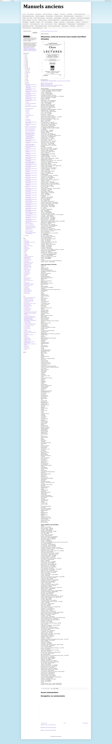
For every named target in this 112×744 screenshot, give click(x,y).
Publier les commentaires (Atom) (50, 724)
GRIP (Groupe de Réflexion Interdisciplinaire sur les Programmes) (30, 320)
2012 (25, 235)
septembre (27, 72)
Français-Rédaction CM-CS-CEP (67, 20)
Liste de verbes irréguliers (29, 108)
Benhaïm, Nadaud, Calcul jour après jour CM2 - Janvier (31, 202)
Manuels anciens (43, 6)
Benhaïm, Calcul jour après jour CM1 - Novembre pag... (31, 182)
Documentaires (26, 241)
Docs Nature (72, 18)
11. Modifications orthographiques (30, 103)
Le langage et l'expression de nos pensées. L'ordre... (30, 228)
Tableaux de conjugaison (29, 223)
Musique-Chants (65, 25)
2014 (25, 65)
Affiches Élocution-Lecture (28, 16)
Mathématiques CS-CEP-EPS (28, 25)
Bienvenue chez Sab (27, 304)
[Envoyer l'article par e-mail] (51, 688)
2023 (25, 56)
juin (26, 76)
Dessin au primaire (27, 309)
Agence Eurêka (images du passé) (29, 297)
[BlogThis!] (54, 688)
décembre (27, 68)
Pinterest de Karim (27, 340)
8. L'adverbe (27, 111)
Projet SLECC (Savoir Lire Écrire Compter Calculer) (29, 342)
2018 (25, 60)
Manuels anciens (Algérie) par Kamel (30, 332)
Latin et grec (62, 22)
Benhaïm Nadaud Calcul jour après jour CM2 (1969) (30, 211)
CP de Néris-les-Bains (27, 308)
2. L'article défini (27, 119)
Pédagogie (56, 14)
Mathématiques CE (27, 264)
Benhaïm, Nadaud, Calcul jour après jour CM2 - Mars (31, 197)
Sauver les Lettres (27, 348)
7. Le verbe (27, 112)
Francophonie (25, 22)
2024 (25, 54)
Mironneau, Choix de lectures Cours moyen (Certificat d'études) (51, 85)
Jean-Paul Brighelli (27, 321)
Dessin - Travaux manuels (39, 18)
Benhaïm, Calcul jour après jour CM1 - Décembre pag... (31, 180)
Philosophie (72, 25)
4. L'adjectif (27, 116)
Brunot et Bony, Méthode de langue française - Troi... (30, 96)
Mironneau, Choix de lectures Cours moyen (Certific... (31, 122)
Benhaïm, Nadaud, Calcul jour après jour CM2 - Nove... (31, 206)
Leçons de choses (27, 327)
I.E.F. (42, 22)
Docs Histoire (65, 18)
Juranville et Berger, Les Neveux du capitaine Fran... (30, 87)
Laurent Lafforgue (27, 326)
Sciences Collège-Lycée (37, 27)
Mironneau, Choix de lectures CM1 (46, 84)
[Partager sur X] (55, 688)
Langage (56, 22)
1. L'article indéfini (28, 120)
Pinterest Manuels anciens (79, 14)
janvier (26, 83)
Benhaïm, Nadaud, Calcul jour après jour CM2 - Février (31, 200)
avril (26, 79)
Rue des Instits (26, 345)
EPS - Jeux (35, 20)
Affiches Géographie (40, 16)
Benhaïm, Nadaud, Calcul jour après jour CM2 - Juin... (31, 191)
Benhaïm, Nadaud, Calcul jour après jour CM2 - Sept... (31, 208)
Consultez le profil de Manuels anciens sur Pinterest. (49, 31)
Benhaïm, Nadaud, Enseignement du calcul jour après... (31, 164)
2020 (25, 57)
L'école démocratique (27, 322)
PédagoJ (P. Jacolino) (27, 339)
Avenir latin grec (26, 302)
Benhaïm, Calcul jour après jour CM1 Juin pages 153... (31, 167)
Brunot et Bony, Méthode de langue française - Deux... (30, 98)
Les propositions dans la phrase (30, 226)
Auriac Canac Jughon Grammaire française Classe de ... (30, 233)
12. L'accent (27, 102)
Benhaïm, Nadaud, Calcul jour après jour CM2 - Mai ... (31, 193)
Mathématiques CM (27, 257)
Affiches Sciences (58, 16)
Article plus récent (44, 723)
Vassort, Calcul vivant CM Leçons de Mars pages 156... (31, 222)
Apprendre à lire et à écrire (28, 298)
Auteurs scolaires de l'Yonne (28, 301)
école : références (27, 310)
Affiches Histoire (49, 16)
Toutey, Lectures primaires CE (30, 129)
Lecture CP (78, 22)
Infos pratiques (30, 14)
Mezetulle (25, 335)
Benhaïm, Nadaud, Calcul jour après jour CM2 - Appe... (31, 189)
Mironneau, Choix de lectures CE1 (46, 83)
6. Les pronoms (27, 113)
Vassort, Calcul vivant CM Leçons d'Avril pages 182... (30, 220)
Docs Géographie (57, 18)
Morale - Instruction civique (54, 25)
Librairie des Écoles (27, 328)
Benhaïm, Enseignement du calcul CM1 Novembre (30, 160)
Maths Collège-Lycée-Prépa (41, 25)
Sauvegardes (69, 14)
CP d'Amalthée (26, 307)
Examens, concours (43, 20)
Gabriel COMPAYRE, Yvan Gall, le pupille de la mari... (30, 89)
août (26, 73)
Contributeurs (38, 14)
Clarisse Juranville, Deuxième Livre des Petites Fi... (30, 85)
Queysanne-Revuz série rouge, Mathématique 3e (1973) (30, 134)
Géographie (32, 22)
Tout (45, 27)
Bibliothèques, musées (69, 16)
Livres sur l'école (27, 286)
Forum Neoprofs (26, 315)
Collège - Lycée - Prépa (27, 18)
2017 (25, 61)
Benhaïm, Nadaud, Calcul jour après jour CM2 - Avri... (31, 195)
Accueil (23, 14)
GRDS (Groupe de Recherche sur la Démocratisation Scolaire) (30, 318)
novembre (27, 69)
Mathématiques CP (27, 258)
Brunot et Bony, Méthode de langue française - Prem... (30, 100)
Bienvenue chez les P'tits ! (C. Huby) (30, 303)
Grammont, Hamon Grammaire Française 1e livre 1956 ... (30, 145)
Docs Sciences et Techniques (83, 18)
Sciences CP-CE (80, 25)
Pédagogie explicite (27, 338)
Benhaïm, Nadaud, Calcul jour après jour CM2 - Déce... (31, 204)
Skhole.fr (25, 349)
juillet (26, 75)
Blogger (60, 736)
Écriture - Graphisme (26, 20)
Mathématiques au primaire (28, 334)
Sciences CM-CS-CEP (26, 27)
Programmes (62, 14)
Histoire (38, 22)
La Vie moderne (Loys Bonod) (29, 325)
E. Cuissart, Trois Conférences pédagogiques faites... (30, 136)
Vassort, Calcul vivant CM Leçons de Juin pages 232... (31, 215)
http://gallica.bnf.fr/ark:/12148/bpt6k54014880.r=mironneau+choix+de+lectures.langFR (55, 80)
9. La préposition (27, 109)
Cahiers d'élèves (78, 16)
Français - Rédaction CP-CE (53, 20)
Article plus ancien (85, 723)
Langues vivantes (70, 22)
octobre (26, 71)
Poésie (25, 276)
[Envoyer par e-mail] (53, 688)
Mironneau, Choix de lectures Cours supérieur (48, 86)
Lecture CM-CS (26, 244)
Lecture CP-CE (85, 22)
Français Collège (78, 20)
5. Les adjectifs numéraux (29, 115)
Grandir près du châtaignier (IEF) (29, 316)
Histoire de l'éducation (47, 14)
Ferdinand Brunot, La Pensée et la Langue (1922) (30, 94)
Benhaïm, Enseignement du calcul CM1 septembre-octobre (30, 162)
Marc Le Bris (26, 333)
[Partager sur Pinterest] (57, 688)
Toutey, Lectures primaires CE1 (30, 130)
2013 (25, 67)
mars (26, 80)
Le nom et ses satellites (28, 231)
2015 (25, 64)
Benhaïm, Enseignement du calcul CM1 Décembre (30, 158)
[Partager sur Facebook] (56, 688)
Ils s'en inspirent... (48, 22)
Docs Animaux (49, 18)
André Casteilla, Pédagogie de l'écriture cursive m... (30, 138)
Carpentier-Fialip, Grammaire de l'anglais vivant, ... (30, 140)
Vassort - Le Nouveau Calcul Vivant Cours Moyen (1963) (30, 213)
